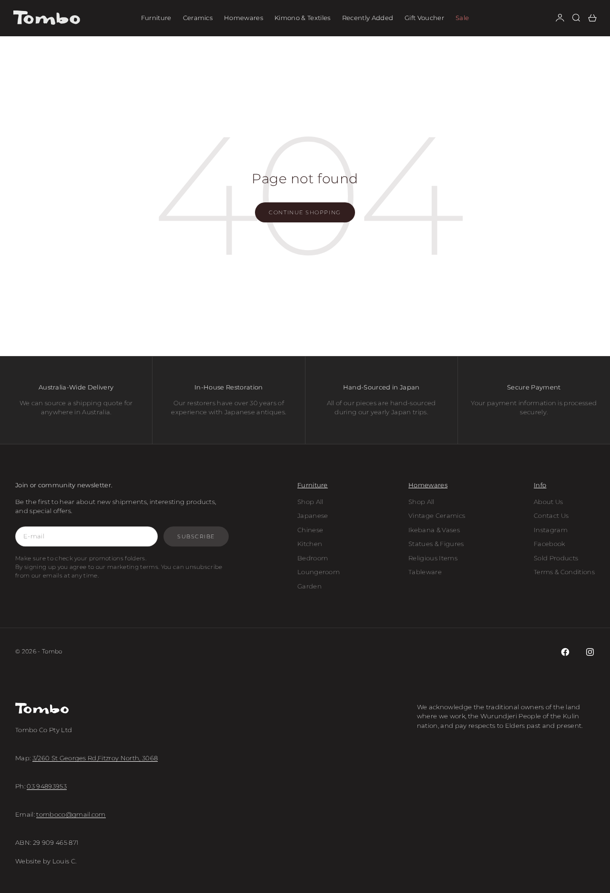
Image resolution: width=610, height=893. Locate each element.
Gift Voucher (424, 17)
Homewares (243, 17)
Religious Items (433, 558)
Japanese (312, 515)
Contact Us (551, 515)
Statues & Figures (436, 543)
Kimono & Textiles (302, 17)
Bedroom (312, 558)
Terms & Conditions (564, 572)
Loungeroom (318, 572)
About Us (548, 501)
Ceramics (198, 17)
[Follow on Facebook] (565, 652)
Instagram (551, 530)
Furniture (156, 17)
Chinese (310, 530)
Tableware (425, 572)
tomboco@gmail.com (71, 814)
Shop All (310, 501)
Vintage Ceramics (436, 515)
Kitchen (309, 543)
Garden (309, 586)
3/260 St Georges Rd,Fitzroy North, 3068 (95, 758)
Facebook (549, 543)
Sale (462, 17)
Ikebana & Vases (434, 530)
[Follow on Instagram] (590, 652)
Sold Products (556, 558)
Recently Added (368, 17)
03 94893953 (47, 786)
